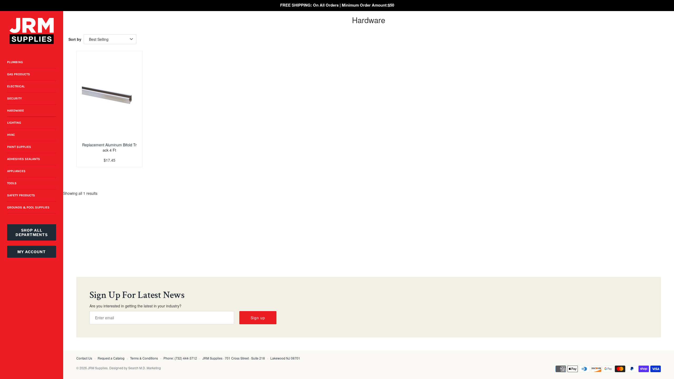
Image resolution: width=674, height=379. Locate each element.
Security (14, 98)
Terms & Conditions (144, 358)
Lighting (14, 122)
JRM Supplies (98, 368)
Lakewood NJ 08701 (285, 358)
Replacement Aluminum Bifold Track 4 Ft (109, 147)
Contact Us (84, 358)
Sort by (74, 39)
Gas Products (18, 74)
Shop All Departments (32, 232)
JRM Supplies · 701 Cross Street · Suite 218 (233, 358)
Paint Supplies (19, 147)
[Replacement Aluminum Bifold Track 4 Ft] (109, 94)
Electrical (16, 86)
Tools (12, 183)
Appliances (16, 171)
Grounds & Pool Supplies (28, 207)
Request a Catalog (111, 358)
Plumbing (15, 62)
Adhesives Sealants (23, 159)
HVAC (11, 135)
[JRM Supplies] (31, 31)
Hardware (15, 110)
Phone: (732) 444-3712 (180, 358)
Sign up (258, 317)
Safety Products (21, 195)
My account (31, 252)
